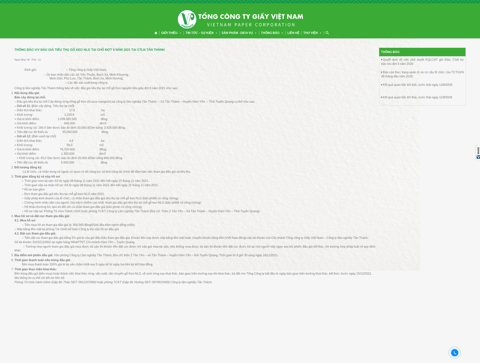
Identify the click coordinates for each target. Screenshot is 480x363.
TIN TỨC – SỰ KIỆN (200, 32)
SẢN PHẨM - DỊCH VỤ (237, 32)
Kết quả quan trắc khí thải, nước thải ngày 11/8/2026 (417, 97)
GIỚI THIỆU (169, 32)
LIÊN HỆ (293, 32)
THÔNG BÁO (270, 32)
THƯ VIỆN (310, 32)
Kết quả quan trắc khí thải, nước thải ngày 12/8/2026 (417, 84)
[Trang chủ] (155, 33)
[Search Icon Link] (327, 33)
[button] (180, 32)
